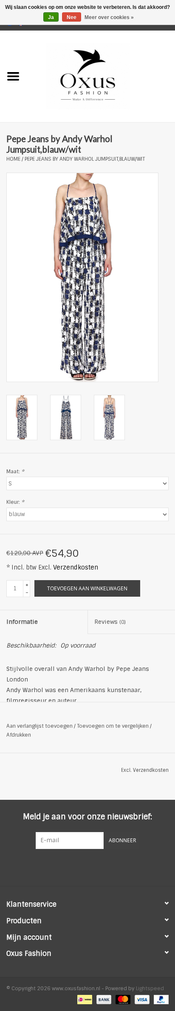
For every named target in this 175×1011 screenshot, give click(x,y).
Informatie (22, 622)
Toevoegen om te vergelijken (113, 726)
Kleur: (15, 502)
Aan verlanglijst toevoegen (39, 726)
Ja (51, 17)
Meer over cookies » (109, 17)
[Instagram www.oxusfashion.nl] (103, 866)
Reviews (110, 622)
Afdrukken (18, 735)
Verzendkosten (75, 567)
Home (13, 159)
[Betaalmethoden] (83, 999)
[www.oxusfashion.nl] (101, 76)
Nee (71, 17)
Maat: (15, 471)
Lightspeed (150, 988)
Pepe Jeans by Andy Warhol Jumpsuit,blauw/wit (85, 159)
